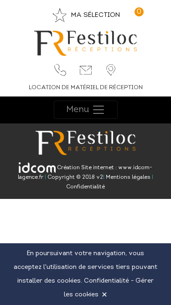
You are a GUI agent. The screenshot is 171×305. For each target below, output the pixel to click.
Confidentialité (85, 187)
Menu (79, 109)
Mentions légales (127, 177)
